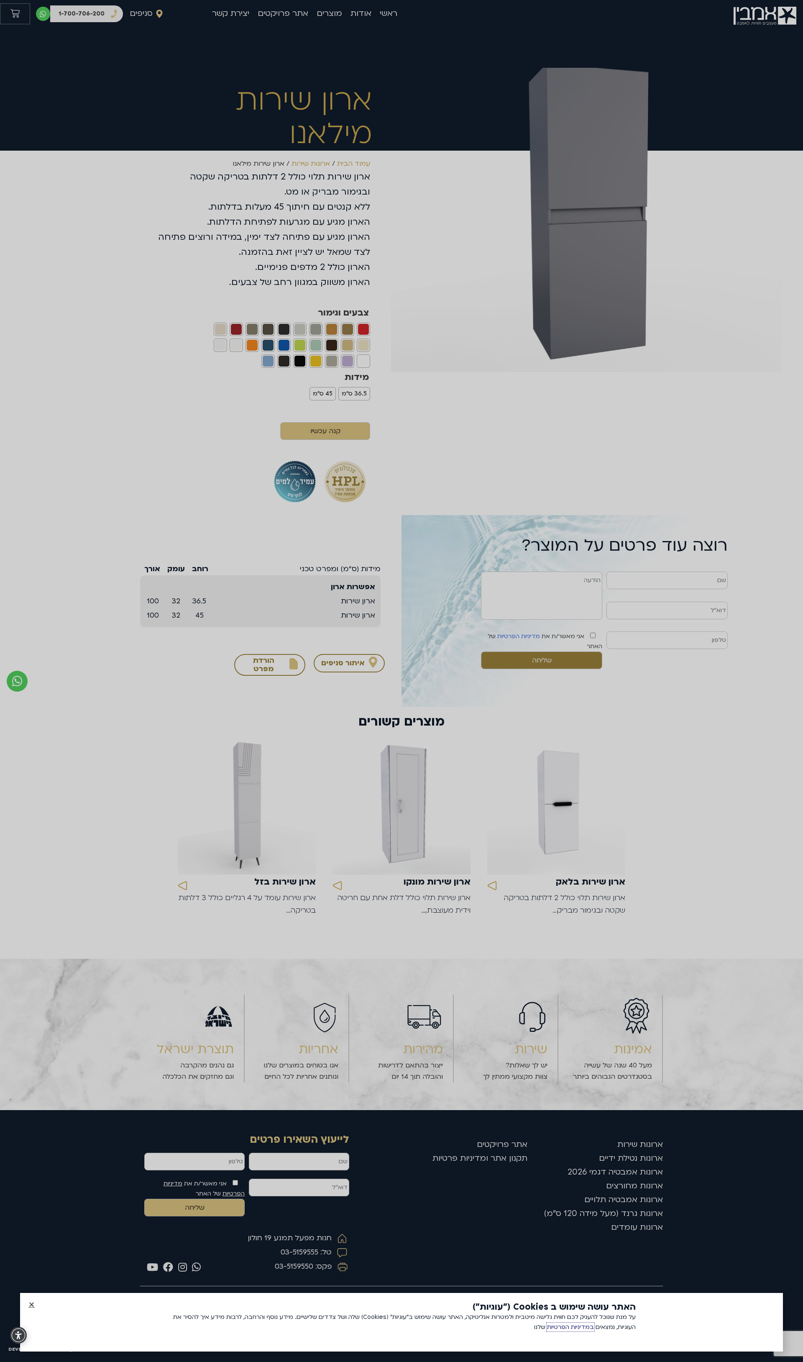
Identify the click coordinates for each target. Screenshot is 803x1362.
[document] (401, 681)
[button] (31, 1304)
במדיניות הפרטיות (570, 1327)
